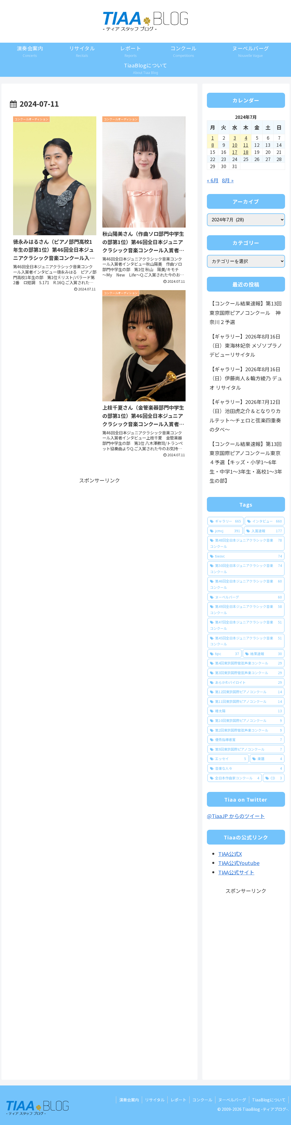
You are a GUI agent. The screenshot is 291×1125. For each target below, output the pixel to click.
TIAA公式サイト (236, 872)
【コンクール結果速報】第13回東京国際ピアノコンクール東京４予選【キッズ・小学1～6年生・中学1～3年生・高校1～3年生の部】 (245, 462)
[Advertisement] (99, 525)
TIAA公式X (230, 853)
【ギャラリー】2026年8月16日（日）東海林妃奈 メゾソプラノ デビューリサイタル (245, 345)
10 (234, 144)
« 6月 (213, 180)
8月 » (228, 180)
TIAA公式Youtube (238, 862)
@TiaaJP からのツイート (236, 816)
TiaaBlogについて (269, 1100)
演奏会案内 (129, 1100)
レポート (178, 1100)
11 (245, 144)
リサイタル (155, 1100)
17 (234, 151)
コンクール (202, 1100)
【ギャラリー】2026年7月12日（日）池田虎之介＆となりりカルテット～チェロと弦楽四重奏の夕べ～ (245, 415)
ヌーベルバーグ (232, 1100)
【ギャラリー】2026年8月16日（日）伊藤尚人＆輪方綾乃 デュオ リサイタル (245, 378)
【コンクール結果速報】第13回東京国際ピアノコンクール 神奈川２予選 (245, 312)
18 (245, 151)
